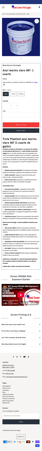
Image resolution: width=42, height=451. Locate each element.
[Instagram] (17, 357)
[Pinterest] (20, 357)
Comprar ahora (20, 130)
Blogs (3, 392)
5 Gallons (21, 94)
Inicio (3, 14)
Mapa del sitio (6, 403)
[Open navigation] (3, 7)
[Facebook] (13, 357)
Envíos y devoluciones (8, 396)
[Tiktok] (28, 357)
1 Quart (6, 94)
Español (20, 436)
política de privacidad (7, 400)
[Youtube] (24, 357)
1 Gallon (13, 94)
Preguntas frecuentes (7, 394)
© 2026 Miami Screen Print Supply (11, 430)
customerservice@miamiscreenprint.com (16, 377)
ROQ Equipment (6, 386)
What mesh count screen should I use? (13, 324)
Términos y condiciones (8, 398)
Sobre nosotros (6, 388)
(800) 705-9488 (11, 370)
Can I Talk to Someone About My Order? (14, 337)
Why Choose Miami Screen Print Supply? (14, 344)
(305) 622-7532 (10, 373)
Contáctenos (5, 390)
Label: (4, 111)
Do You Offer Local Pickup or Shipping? (14, 331)
